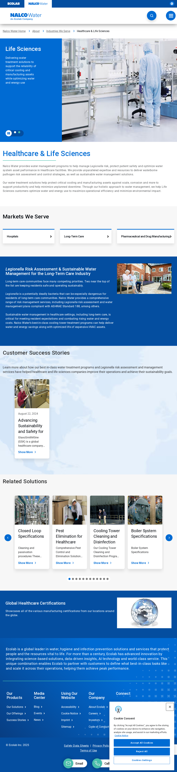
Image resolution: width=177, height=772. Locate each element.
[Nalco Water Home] (22, 17)
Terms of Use (88, 750)
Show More (25, 452)
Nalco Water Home (14, 31)
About (36, 31)
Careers (93, 713)
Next (169, 537)
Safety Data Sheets (76, 745)
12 (107, 579)
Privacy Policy (102, 745)
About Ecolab (97, 707)
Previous (7, 537)
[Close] (170, 707)
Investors (94, 720)
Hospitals (12, 236)
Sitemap (66, 726)
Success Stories (16, 720)
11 (104, 579)
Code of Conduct (99, 726)
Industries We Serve (58, 31)
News (37, 719)
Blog (36, 706)
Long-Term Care (74, 236)
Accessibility (68, 707)
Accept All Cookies (142, 742)
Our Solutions (15, 707)
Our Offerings (15, 713)
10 (101, 579)
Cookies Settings (142, 760)
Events (38, 713)
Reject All (142, 751)
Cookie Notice (121, 735)
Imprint (65, 720)
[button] (151, 15)
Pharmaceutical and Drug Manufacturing (145, 236)
